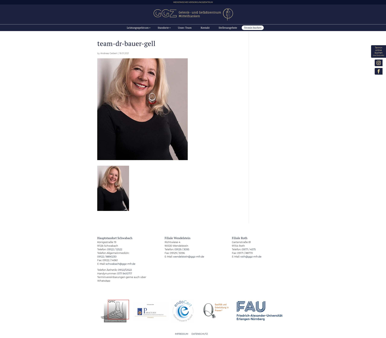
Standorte (163, 27)
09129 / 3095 (181, 249)
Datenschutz (199, 334)
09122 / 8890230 (107, 256)
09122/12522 (124, 270)
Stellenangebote (228, 27)
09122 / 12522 (114, 249)
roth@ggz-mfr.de (250, 256)
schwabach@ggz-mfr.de (120, 263)
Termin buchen (252, 27)
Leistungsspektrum (138, 27)
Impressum (181, 334)
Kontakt (205, 27)
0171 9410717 (124, 273)
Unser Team (185, 27)
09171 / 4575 (249, 249)
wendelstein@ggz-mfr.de (188, 256)
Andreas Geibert (108, 53)
